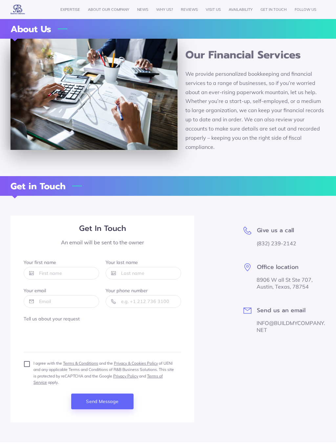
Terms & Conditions (80, 363)
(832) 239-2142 (276, 243)
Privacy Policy (125, 376)
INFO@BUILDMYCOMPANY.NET (291, 326)
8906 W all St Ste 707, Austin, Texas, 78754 (285, 283)
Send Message (102, 401)
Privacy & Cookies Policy (136, 363)
